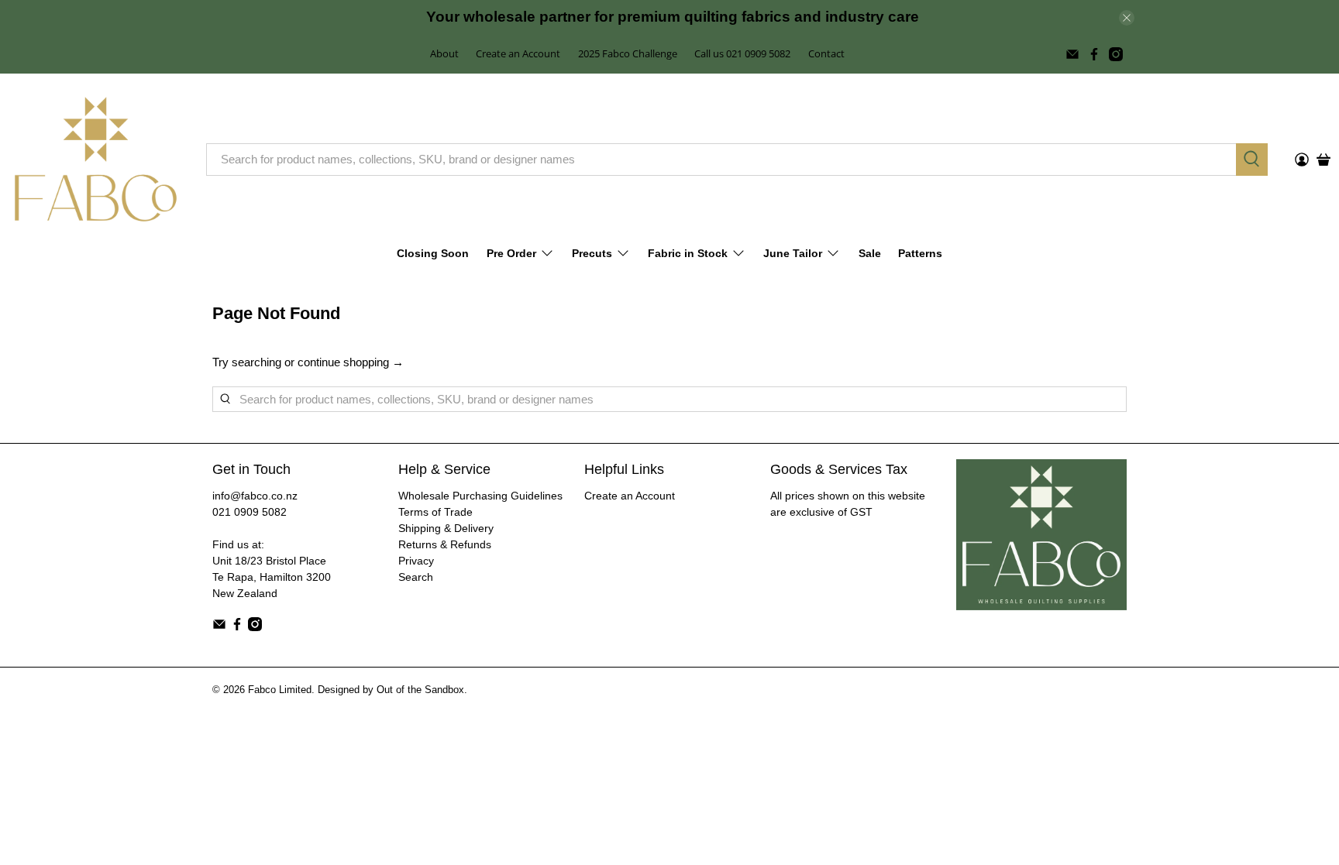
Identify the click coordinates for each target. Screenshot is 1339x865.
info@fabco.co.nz (255, 495)
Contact (826, 53)
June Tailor (792, 253)
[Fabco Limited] (96, 159)
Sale (870, 253)
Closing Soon (433, 253)
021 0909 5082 (249, 512)
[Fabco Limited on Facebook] (1094, 54)
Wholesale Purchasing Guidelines (480, 495)
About (444, 53)
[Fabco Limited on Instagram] (1116, 54)
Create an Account (518, 53)
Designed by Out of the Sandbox (391, 690)
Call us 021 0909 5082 (742, 53)
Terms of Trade (435, 512)
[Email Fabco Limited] (1072, 54)
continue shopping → (351, 362)
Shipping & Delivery (446, 528)
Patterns (920, 253)
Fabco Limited (280, 690)
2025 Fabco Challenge (627, 53)
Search (415, 577)
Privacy (416, 560)
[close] (1126, 18)
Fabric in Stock (688, 253)
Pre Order (511, 253)
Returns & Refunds (444, 544)
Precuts (592, 253)
